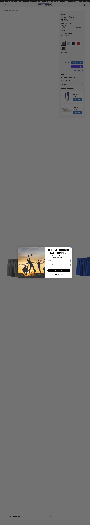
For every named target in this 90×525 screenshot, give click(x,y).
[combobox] (49, 265)
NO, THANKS (58, 274)
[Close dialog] (71, 248)
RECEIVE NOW (58, 270)
